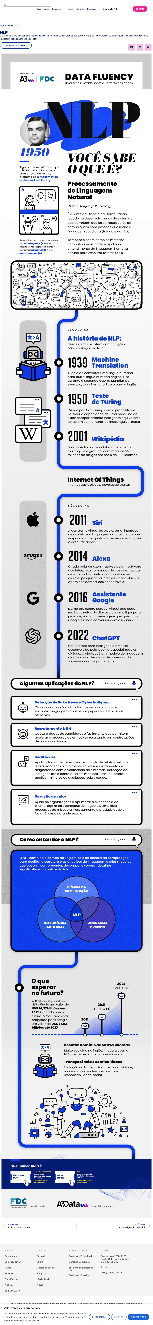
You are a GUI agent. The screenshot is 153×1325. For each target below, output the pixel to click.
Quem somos (42, 9)
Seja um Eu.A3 (110, 9)
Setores (80, 9)
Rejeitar (118, 1317)
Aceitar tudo (138, 1317)
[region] (76, 1314)
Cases (70, 9)
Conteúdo (91, 9)
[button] (131, 47)
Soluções (56, 9)
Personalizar (99, 1317)
